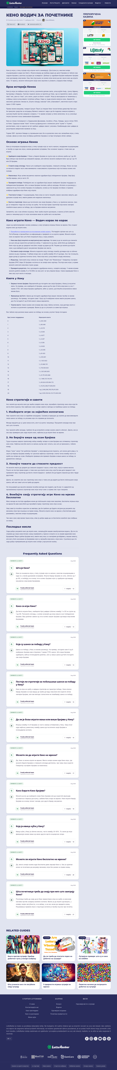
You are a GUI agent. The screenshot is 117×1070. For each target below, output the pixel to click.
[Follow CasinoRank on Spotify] (104, 1038)
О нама (32, 1004)
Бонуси (58, 1004)
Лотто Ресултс (55, 3)
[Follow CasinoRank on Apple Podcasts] (109, 1038)
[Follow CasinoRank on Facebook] (87, 1038)
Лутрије (45, 3)
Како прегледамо (32, 1011)
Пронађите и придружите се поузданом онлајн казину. (31, 231)
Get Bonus (97, 39)
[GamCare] (67, 1057)
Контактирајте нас (32, 1007)
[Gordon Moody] (83, 1057)
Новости (108, 3)
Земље (73, 3)
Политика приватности (58, 1014)
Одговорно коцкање (58, 1011)
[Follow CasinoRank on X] (96, 1038)
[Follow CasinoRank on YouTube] (100, 1038)
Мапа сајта (32, 1017)
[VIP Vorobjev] (52, 1057)
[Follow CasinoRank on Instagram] (91, 1038)
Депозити (65, 3)
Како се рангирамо (32, 1014)
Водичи (98, 3)
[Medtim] (37, 1057)
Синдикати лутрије (86, 3)
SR (8, 1038)
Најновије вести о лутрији (85, 1004)
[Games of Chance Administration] (24, 1057)
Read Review (97, 42)
